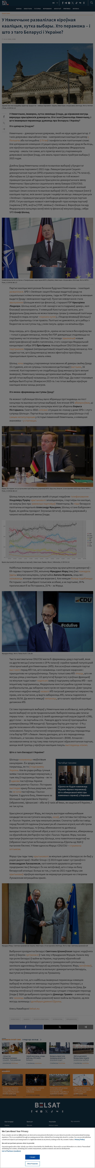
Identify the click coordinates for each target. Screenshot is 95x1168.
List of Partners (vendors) (11, 1151)
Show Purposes (32, 1164)
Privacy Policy (80, 1140)
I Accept (32, 1157)
